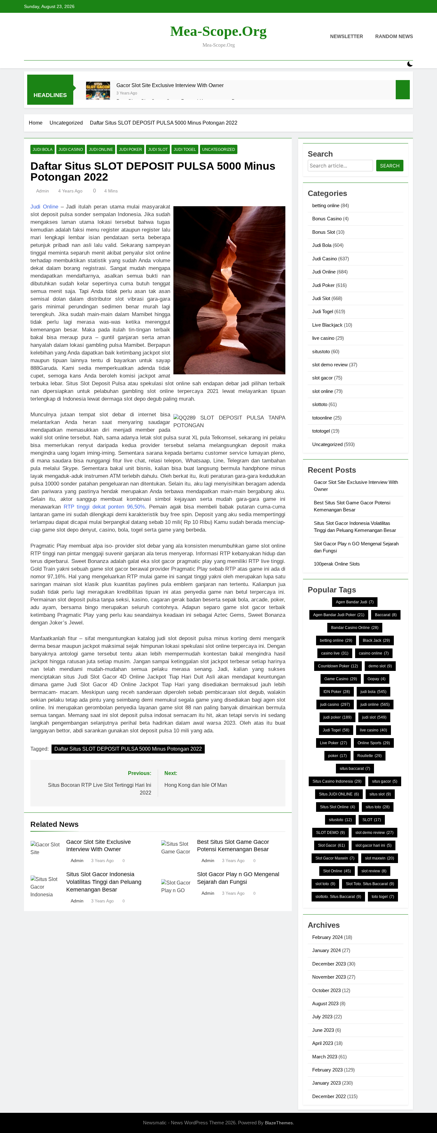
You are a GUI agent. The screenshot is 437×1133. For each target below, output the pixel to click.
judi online (375, 704)
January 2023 (326, 1083)
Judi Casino (71, 149)
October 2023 (326, 990)
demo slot (380, 666)
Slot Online (337, 871)
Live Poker (333, 743)
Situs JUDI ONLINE (339, 794)
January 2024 (326, 950)
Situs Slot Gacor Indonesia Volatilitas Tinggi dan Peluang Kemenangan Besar (103, 882)
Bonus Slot (323, 232)
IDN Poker (336, 691)
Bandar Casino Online (354, 627)
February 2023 (327, 1069)
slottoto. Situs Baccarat (338, 896)
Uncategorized (218, 149)
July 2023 (322, 1016)
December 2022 (329, 1096)
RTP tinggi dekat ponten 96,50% (104, 507)
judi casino (335, 704)
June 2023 (323, 1030)
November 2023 (329, 977)
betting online (325, 205)
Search (390, 166)
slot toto (325, 884)
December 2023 (329, 963)
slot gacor (322, 377)
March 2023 (324, 1056)
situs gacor (384, 781)
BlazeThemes (279, 1122)
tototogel (321, 431)
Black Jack (376, 640)
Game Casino (340, 679)
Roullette (369, 756)
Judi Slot (158, 149)
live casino (323, 338)
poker (337, 756)
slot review (374, 871)
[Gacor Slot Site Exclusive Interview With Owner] (98, 94)
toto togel (383, 896)
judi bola (373, 691)
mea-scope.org (218, 31)
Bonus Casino (327, 218)
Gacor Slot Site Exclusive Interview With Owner (170, 85)
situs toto (378, 807)
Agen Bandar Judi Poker (338, 615)
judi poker (337, 717)
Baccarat (386, 615)
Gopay (376, 679)
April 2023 (322, 1043)
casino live (334, 653)
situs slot (380, 794)
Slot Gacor (331, 845)
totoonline (322, 417)
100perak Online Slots (337, 563)
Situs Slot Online (337, 807)
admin (42, 190)
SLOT (371, 820)
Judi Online (101, 149)
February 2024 (327, 937)
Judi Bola (42, 149)
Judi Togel (185, 149)
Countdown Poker (338, 666)
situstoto (321, 351)
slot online (322, 391)
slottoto (319, 404)
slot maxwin (379, 858)
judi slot (374, 717)
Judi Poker (130, 149)
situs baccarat (355, 768)
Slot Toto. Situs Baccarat (370, 884)
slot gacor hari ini (373, 845)
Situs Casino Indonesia (337, 781)
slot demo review (330, 364)
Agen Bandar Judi (355, 602)
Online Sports (374, 743)
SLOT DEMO (330, 832)
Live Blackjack (327, 325)
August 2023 (325, 1003)
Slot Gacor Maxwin (334, 858)
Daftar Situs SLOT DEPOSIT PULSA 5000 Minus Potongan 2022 (128, 749)
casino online (374, 653)
